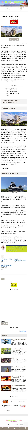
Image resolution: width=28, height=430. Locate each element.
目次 (12, 85)
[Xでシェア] (10, 39)
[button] (25, 326)
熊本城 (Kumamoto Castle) (13, 93)
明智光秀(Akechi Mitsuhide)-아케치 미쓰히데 (20, 259)
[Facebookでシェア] (14, 39)
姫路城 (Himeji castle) (12, 91)
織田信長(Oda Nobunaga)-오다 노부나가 (6, 265)
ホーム (7, 424)
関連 (8, 95)
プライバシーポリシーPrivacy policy (21, 425)
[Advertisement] (14, 304)
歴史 (3, 278)
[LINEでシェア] (17, 39)
